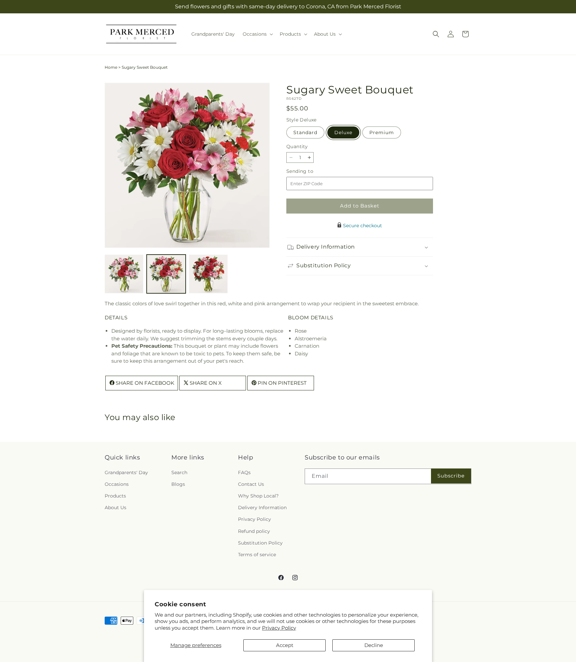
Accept (284, 645)
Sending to (309, 171)
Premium (381, 132)
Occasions (117, 484)
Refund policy (254, 531)
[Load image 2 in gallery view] (166, 274)
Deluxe (343, 132)
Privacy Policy (279, 628)
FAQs (244, 472)
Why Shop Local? (258, 496)
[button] (257, 34)
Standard (305, 132)
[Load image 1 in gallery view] (124, 274)
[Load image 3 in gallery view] (208, 274)
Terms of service (257, 555)
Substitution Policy (260, 543)
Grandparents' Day (126, 472)
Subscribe (451, 475)
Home (111, 67)
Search (179, 472)
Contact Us (251, 484)
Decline (373, 645)
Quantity (297, 146)
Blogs (178, 484)
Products (115, 496)
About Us (115, 508)
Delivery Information (262, 508)
